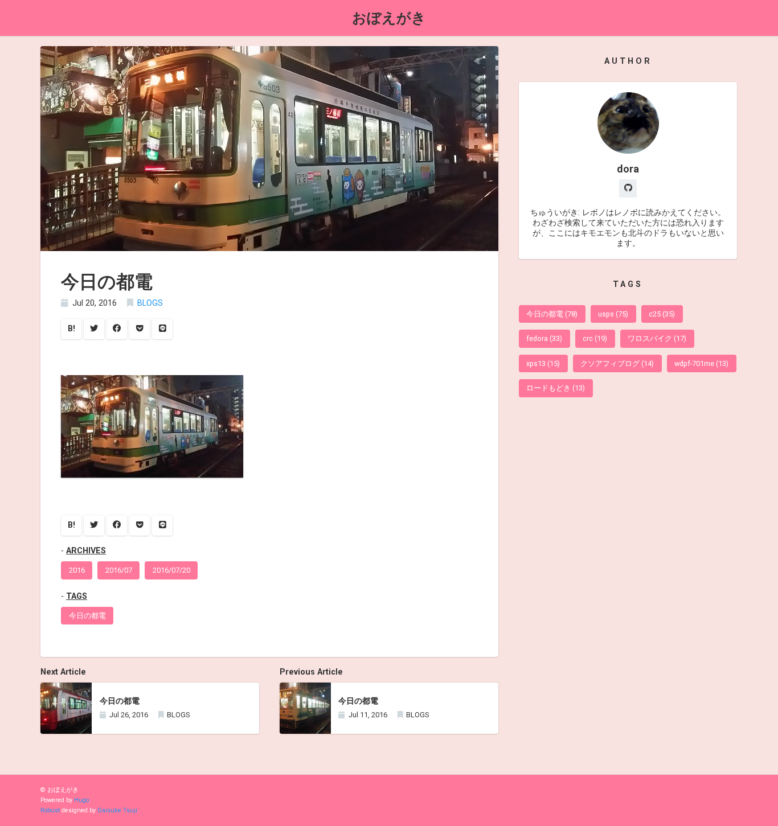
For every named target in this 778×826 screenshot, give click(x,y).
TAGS (76, 596)
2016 (77, 570)
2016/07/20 (171, 570)
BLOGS (150, 303)
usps (613, 314)
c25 (662, 314)
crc (595, 338)
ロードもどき (555, 388)
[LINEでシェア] (162, 329)
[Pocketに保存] (139, 329)
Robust (50, 810)
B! (71, 329)
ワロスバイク (657, 338)
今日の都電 (87, 615)
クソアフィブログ (617, 363)
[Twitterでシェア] (94, 329)
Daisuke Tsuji (117, 810)
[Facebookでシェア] (117, 329)
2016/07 (118, 570)
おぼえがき (389, 17)
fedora (544, 338)
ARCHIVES (86, 551)
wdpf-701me (701, 363)
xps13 (543, 363)
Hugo (81, 800)
